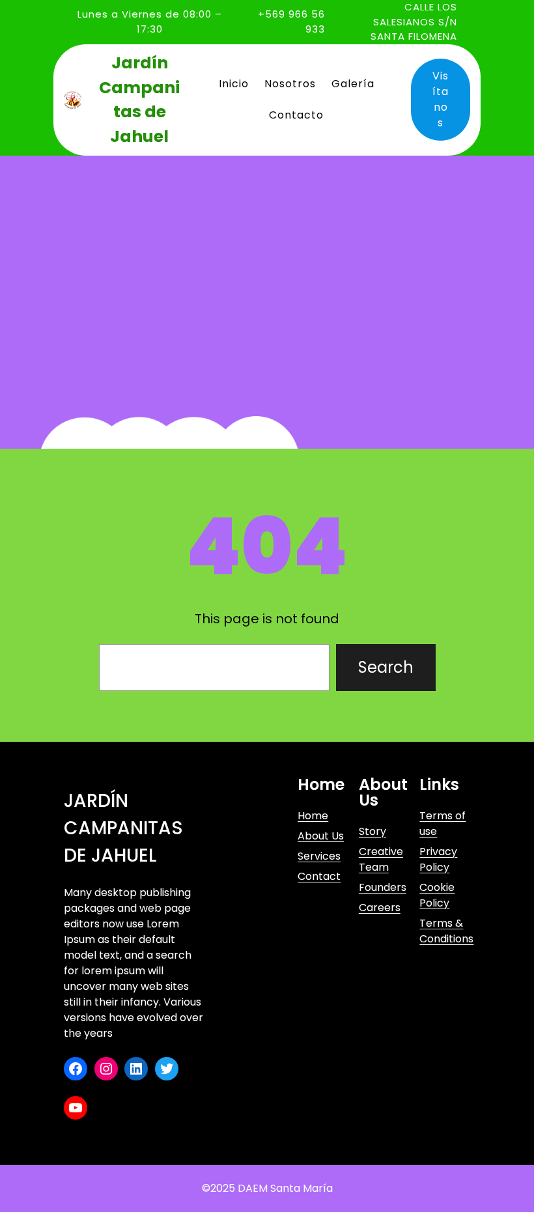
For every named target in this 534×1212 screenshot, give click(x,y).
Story (372, 831)
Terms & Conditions (446, 931)
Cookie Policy (437, 895)
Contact (319, 876)
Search (386, 667)
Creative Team (381, 859)
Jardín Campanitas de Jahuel (123, 828)
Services (319, 856)
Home (313, 815)
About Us (321, 835)
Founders (382, 887)
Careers (379, 907)
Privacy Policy (438, 859)
